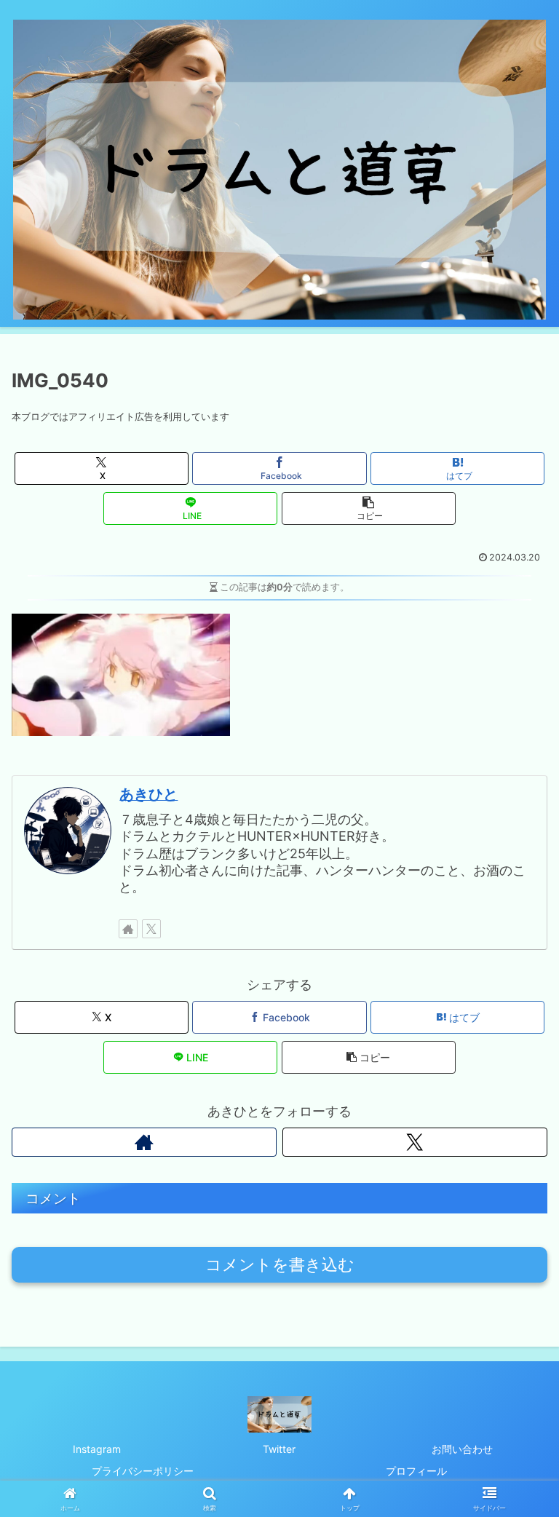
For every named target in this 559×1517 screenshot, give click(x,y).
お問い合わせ (462, 1449)
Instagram (97, 1449)
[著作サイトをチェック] (128, 928)
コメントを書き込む (279, 1265)
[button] (369, 508)
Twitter (279, 1449)
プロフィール (416, 1471)
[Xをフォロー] (151, 928)
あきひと (148, 794)
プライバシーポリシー (143, 1471)
